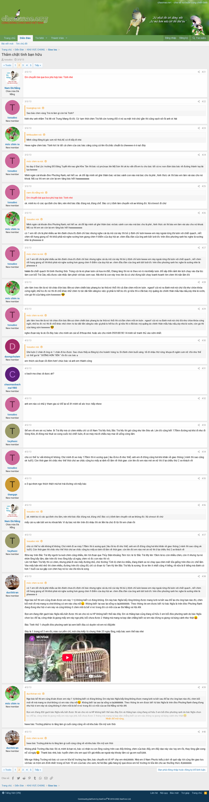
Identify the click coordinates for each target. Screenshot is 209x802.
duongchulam (12, 356)
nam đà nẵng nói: (35, 192)
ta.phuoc (12, 441)
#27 (204, 247)
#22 (204, 101)
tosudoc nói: (33, 219)
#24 (204, 155)
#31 (204, 368)
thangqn (12, 494)
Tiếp (37, 65)
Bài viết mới (7, 43)
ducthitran (12, 592)
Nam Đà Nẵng (12, 88)
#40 (204, 732)
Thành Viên (57, 38)
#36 (204, 505)
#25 (204, 186)
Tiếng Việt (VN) (12, 793)
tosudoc (8, 59)
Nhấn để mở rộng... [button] (115, 718)
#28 (204, 282)
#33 (204, 425)
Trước (8, 65)
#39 (204, 687)
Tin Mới (39, 38)
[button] (46, 38)
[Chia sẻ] (199, 72)
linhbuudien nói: (34, 134)
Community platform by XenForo (104, 799)
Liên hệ (154, 793)
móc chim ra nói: (35, 161)
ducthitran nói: (34, 693)
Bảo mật (174, 793)
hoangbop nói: (34, 108)
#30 (204, 340)
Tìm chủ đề (21, 43)
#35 (204, 478)
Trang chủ (9, 38)
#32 (204, 398)
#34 (204, 452)
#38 (204, 576)
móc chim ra (12, 144)
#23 (204, 128)
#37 (204, 535)
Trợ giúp (185, 793)
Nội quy (164, 793)
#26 (204, 213)
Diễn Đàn (25, 38)
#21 (204, 72)
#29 (204, 309)
